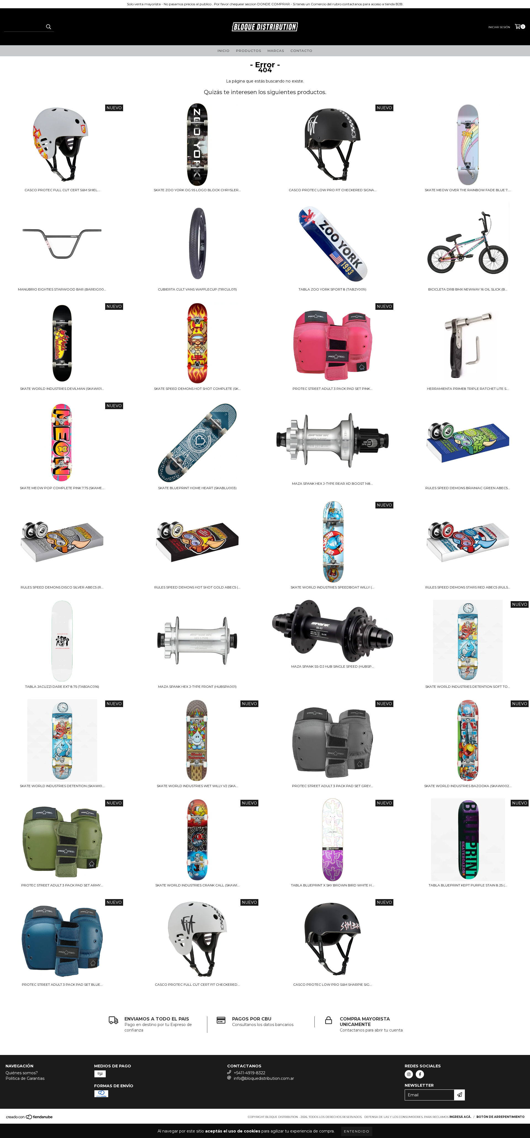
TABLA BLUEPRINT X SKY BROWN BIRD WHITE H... (332, 885)
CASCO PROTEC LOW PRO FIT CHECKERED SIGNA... (333, 190)
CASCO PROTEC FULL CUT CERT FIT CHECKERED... (197, 984)
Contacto (301, 51)
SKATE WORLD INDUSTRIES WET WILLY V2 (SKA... (197, 786)
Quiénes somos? (22, 1072)
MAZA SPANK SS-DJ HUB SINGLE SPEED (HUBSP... (332, 666)
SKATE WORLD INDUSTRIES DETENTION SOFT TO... (467, 686)
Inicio (224, 51)
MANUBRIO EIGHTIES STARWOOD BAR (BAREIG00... (62, 289)
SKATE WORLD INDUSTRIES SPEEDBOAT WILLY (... (332, 587)
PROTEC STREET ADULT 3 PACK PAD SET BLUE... (62, 984)
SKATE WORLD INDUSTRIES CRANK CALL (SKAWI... (197, 885)
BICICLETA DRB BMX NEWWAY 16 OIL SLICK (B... (467, 289)
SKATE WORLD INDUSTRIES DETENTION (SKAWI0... (62, 786)
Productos (248, 51)
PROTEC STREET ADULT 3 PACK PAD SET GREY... (332, 786)
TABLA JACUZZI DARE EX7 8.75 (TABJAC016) (62, 686)
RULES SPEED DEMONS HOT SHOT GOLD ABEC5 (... (197, 587)
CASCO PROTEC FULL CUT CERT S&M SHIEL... (62, 190)
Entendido (357, 1131)
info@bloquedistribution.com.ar (264, 1078)
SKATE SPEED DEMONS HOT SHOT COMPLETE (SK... (197, 389)
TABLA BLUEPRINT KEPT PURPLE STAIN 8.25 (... (468, 885)
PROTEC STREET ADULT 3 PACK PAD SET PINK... (332, 389)
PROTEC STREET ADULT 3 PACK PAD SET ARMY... (62, 885)
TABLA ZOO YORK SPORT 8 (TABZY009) (332, 289)
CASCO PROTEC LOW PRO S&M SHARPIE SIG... (332, 984)
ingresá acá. (460, 1117)
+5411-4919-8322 (249, 1072)
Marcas (275, 51)
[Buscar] (48, 27)
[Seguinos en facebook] (420, 1074)
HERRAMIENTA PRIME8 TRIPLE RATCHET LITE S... (468, 389)
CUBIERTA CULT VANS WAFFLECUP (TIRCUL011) (197, 289)
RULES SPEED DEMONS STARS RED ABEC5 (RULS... (467, 587)
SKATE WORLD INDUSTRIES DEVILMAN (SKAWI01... (62, 389)
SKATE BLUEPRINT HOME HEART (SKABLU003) (197, 488)
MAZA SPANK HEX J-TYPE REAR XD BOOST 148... (332, 483)
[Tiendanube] (30, 1118)
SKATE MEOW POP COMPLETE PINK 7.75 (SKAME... (62, 488)
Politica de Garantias (25, 1078)
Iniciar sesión (499, 27)
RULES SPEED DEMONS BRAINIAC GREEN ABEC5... (467, 488)
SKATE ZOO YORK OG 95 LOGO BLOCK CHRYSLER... (197, 190)
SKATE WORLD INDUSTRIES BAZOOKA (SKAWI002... (468, 786)
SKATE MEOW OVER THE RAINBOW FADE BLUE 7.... (468, 190)
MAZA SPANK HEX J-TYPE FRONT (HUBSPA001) (197, 686)
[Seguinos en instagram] (409, 1074)
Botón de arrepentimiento (500, 1117)
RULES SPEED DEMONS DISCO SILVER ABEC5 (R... (62, 587)
